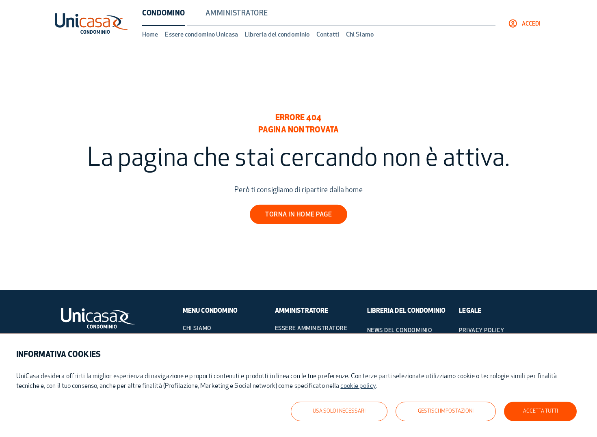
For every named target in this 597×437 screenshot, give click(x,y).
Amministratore (236, 13)
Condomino (163, 13)
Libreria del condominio (277, 35)
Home (150, 35)
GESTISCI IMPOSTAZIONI (446, 411)
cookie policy (357, 386)
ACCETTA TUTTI (540, 411)
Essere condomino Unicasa (201, 35)
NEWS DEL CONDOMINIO (400, 331)
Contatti (327, 35)
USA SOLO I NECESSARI (339, 411)
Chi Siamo (360, 35)
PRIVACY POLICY (481, 331)
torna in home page (298, 215)
